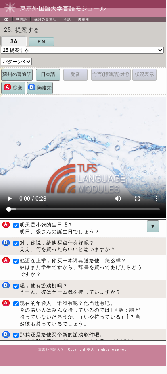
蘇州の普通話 (45, 19)
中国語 (21, 19)
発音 (75, 74)
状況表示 (144, 74)
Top (5, 19)
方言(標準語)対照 (110, 74)
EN (41, 42)
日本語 (48, 74)
